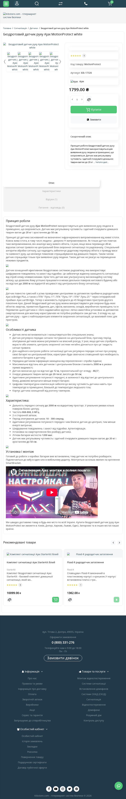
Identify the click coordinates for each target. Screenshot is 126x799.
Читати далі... (102, 162)
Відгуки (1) (51, 199)
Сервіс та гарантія (32, 715)
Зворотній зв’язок (32, 699)
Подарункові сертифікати (32, 762)
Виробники (32, 704)
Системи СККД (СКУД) (94, 694)
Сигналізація (93, 699)
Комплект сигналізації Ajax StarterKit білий (31, 562)
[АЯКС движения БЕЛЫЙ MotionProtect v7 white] (32, 46)
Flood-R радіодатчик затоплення (85, 562)
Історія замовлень (32, 741)
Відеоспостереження (94, 704)
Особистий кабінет (32, 736)
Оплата (32, 694)
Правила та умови (32, 683)
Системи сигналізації (94, 683)
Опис (51, 182)
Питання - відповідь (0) (51, 207)
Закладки (32, 746)
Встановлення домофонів (93, 688)
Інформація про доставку (32, 688)
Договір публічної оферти (32, 767)
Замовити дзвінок (63, 657)
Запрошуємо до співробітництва (32, 720)
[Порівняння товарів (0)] (60, 4)
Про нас (32, 678)
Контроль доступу (94, 720)
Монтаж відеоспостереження (93, 678)
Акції (32, 710)
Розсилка (32, 751)
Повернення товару (32, 757)
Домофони (94, 710)
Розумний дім (93, 715)
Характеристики (51, 191)
